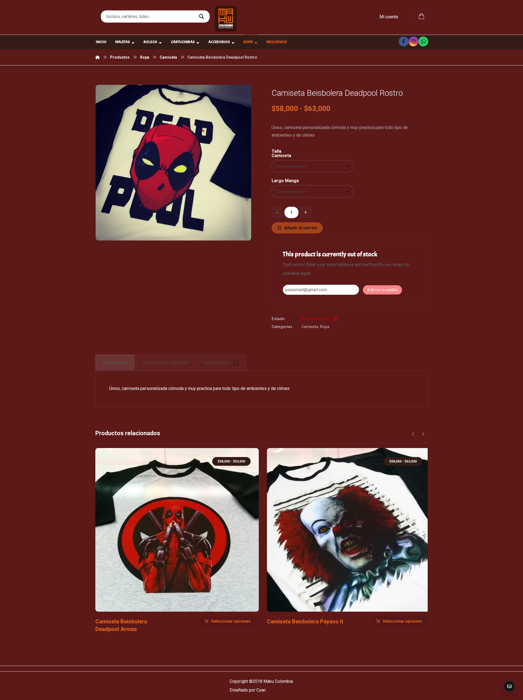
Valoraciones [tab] (220, 362)
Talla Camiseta (281, 153)
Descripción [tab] (115, 362)
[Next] (423, 434)
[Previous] (413, 434)
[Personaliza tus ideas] (225, 18)
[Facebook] (404, 41)
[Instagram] (413, 41)
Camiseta (310, 327)
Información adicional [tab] (165, 362)
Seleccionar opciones (231, 621)
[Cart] (421, 15)
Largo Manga (285, 181)
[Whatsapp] (423, 41)
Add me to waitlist (382, 290)
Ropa (324, 327)
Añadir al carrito (300, 227)
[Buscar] (202, 16)
